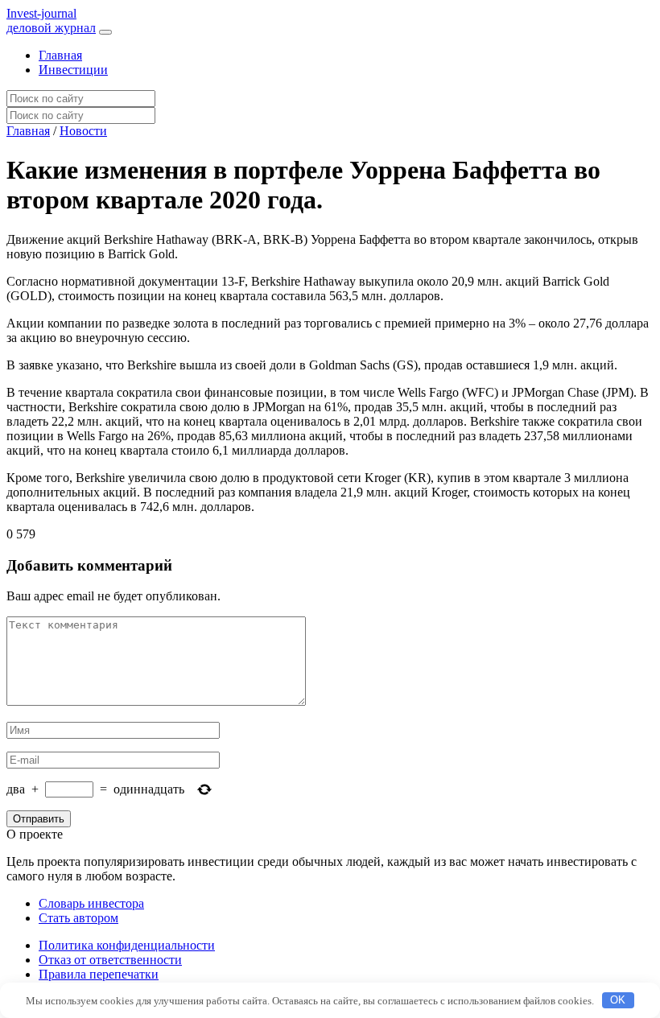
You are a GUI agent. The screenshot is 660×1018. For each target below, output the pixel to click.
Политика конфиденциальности (127, 945)
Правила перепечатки (99, 974)
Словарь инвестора (91, 903)
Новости (83, 131)
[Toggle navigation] (105, 32)
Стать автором (78, 918)
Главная (60, 55)
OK (617, 1000)
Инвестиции (73, 69)
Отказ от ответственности (110, 959)
